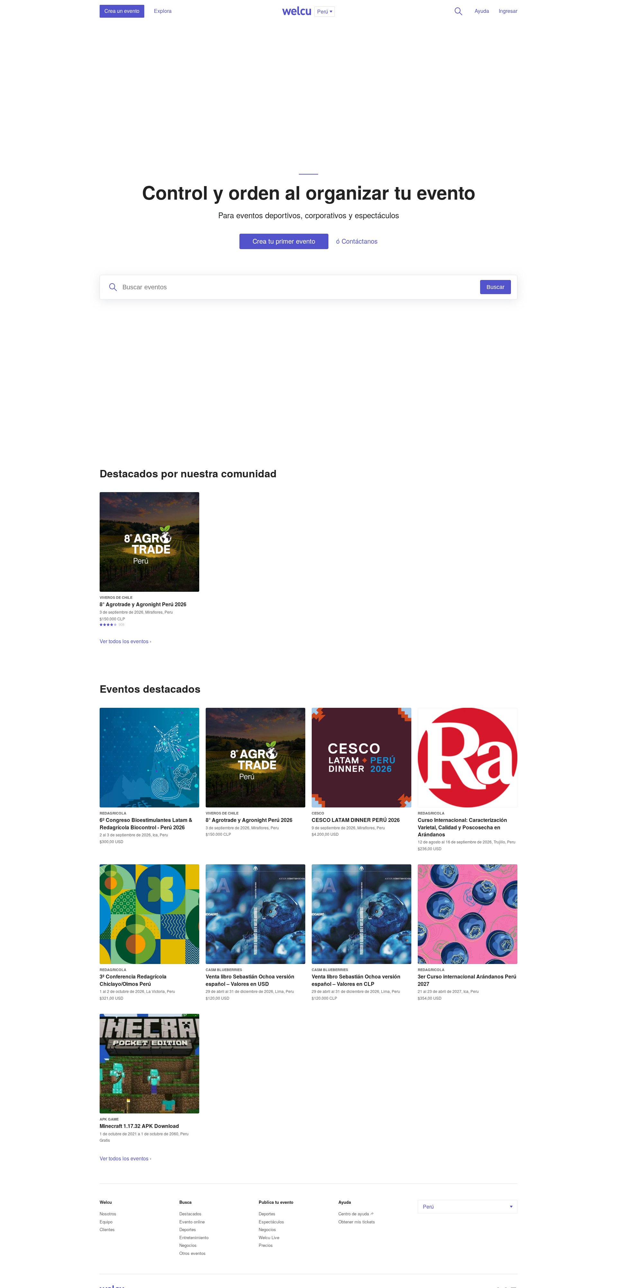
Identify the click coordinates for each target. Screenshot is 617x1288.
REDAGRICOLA (113, 813)
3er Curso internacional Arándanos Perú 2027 (467, 980)
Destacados (190, 1214)
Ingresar (508, 10)
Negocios (188, 1245)
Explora (163, 10)
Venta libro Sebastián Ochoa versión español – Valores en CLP (356, 980)
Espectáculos (271, 1222)
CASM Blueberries (224, 969)
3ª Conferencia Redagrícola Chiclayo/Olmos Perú (133, 980)
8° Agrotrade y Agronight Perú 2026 (143, 604)
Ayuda (482, 10)
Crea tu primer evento (284, 241)
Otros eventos (192, 1253)
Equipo (106, 1222)
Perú (428, 1206)
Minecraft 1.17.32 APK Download (139, 1126)
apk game (109, 1119)
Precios (266, 1245)
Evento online (192, 1222)
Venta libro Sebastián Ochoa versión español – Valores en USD (250, 980)
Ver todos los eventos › (125, 641)
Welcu (296, 11)
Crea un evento (121, 10)
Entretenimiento (194, 1237)
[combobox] (308, 287)
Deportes (187, 1229)
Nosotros (108, 1214)
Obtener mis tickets (356, 1222)
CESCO (318, 813)
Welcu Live (269, 1237)
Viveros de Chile (116, 597)
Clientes (107, 1229)
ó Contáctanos (357, 241)
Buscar (458, 11)
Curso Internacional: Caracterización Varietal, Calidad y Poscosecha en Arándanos (462, 827)
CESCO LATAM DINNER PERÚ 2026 (356, 820)
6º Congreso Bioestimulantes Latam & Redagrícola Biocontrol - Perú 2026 (146, 823)
